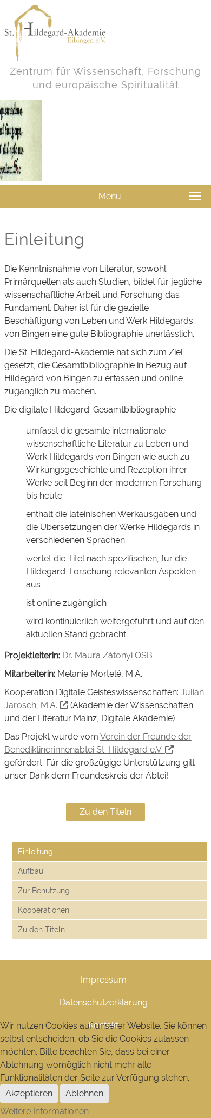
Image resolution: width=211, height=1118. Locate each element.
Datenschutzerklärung (104, 1002)
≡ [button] (195, 196)
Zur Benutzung (44, 890)
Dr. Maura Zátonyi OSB (107, 655)
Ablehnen (84, 1093)
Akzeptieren (28, 1093)
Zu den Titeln (105, 812)
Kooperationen (43, 910)
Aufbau (30, 871)
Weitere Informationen (44, 1111)
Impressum (104, 980)
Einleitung (35, 851)
